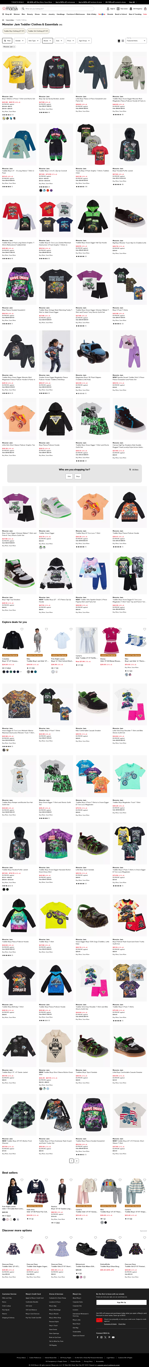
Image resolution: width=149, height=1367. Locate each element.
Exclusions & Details (110, 1324)
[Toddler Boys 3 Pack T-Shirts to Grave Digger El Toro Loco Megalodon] (93, 776)
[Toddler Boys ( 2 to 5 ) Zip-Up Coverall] (56, 144)
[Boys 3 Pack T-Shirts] (130, 284)
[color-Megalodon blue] (11, 118)
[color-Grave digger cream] (40, 1088)
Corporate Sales (78, 1302)
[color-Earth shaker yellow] (7, 750)
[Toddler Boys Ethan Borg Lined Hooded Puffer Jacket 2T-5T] (111, 1248)
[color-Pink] (81, 1277)
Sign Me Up (121, 1302)
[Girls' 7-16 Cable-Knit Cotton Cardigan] (13, 1191)
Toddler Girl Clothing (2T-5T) (38, 31)
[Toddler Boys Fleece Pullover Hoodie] (130, 507)
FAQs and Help (7, 1298)
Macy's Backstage (55, 1310)
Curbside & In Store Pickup (57, 1298)
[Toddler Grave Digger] (56, 507)
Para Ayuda (5, 1310)
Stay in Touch (53, 1325)
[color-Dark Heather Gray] (102, 1222)
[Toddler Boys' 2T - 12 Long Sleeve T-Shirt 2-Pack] (19, 144)
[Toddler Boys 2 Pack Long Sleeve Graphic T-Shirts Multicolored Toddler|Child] (19, 216)
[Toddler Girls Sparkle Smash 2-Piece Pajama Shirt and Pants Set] (93, 573)
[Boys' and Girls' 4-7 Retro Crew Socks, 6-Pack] (136, 640)
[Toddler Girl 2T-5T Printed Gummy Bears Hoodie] (136, 1248)
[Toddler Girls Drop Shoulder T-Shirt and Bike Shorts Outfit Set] (93, 981)
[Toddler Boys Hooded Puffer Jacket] (19, 843)
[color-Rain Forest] (11, 671)
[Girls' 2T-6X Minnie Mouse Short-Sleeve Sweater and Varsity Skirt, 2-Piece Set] (111, 640)
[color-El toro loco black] (14, 118)
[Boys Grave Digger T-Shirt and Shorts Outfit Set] (56, 776)
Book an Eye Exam (55, 1337)
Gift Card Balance (31, 1310)
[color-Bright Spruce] (35, 671)
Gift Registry (53, 1345)
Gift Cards (29, 1306)
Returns (4, 1314)
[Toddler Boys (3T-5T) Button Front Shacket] (19, 1115)
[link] (19, 107)
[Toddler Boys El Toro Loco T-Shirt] (93, 507)
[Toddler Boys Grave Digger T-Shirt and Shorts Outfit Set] (93, 419)
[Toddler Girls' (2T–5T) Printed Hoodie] (13, 1248)
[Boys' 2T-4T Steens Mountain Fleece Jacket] (13, 640)
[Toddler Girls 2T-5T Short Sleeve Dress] (62, 1248)
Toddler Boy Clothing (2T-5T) (14, 31)
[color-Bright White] (18, 1219)
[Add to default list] (22, 629)
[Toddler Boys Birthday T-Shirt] (19, 981)
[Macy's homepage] (3, 20)
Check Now (121, 1324)
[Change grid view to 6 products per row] (123, 41)
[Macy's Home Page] (10, 9)
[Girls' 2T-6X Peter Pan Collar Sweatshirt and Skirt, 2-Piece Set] (38, 1191)
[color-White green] (40, 547)
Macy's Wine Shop (55, 1317)
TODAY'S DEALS (17, 2)
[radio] (4, 118)
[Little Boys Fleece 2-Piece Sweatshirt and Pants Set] (93, 72)
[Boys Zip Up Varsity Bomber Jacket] (56, 72)
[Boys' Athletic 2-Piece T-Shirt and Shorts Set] (19, 72)
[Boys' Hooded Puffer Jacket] (130, 144)
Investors (75, 1310)
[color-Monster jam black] (4, 889)
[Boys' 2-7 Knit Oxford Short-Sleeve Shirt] (62, 640)
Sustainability (77, 1331)
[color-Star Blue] (126, 674)
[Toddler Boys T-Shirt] (56, 915)
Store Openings (54, 1333)
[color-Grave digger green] (7, 889)
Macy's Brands (53, 1314)
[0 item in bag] (145, 9)
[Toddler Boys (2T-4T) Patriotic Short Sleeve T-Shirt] (130, 1115)
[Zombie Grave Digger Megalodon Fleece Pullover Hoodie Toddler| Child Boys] (56, 351)
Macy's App (52, 1306)
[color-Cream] (11, 1219)
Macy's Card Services (32, 1314)
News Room (76, 1324)
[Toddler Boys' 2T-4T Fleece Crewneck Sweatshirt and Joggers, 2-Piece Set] (111, 1191)
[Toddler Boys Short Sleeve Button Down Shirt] (56, 1046)
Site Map (75, 1328)
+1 (20, 672)
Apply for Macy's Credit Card (35, 1298)
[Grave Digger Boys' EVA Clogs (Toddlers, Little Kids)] (93, 915)
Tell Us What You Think (56, 1341)
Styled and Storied (78, 1335)
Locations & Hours (54, 1302)
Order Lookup (6, 1306)
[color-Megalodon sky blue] (47, 1088)
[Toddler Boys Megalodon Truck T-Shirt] (130, 776)
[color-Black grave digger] (40, 190)
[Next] (34, 72)
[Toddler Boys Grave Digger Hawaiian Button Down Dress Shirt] (56, 843)
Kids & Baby (10, 20)
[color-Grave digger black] (7, 118)
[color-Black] (4, 671)
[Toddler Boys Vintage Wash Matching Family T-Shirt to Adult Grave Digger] (56, 284)
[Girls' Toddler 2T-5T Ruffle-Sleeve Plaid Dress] (87, 640)
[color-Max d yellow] (4, 118)
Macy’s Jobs (76, 1320)
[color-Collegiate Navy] (14, 671)
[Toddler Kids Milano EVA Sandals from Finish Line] (87, 1248)
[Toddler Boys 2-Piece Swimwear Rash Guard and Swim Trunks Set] (56, 1115)
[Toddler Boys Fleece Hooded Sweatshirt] (93, 1115)
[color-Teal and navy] (44, 190)
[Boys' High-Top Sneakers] (19, 573)
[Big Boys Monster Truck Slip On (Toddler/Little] (130, 217)
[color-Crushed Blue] (18, 671)
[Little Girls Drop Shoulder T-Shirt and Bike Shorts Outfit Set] (130, 704)
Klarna (4, 1302)
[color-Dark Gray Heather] (28, 671)
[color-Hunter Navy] (4, 1219)
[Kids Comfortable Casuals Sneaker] (93, 704)
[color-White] (44, 547)
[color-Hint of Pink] (7, 1219)
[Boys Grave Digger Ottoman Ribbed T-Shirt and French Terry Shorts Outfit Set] (19, 507)
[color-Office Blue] (53, 671)
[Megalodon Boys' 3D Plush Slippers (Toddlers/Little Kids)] (93, 351)
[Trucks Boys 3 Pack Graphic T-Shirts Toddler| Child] (93, 144)
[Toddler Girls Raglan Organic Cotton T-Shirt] (38, 1248)
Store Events (53, 1329)
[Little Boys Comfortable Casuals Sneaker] (130, 1046)
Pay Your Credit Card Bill (33, 1317)
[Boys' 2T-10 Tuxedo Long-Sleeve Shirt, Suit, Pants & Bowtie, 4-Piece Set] (62, 1191)
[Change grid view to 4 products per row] (119, 41)
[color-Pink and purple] (51, 190)
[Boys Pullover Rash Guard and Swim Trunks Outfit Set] (130, 915)
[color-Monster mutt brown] (4, 750)
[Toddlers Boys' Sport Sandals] (93, 1046)
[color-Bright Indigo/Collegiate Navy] (7, 671)
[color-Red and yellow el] (47, 190)
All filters (135, 469)
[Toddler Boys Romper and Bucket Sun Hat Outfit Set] (19, 776)
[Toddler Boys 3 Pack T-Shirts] (56, 704)
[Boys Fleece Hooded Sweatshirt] (19, 284)
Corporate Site (77, 1306)
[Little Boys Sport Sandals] (93, 843)
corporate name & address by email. (108, 1365)
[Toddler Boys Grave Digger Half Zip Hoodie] (93, 216)
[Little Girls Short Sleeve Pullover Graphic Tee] (19, 419)
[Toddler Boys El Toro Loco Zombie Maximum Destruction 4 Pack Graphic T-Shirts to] (56, 216)
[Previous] (5, 72)
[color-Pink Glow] (130, 674)
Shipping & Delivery (8, 1317)
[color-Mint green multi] (44, 1088)
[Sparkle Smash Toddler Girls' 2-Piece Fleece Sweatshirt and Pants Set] (130, 351)
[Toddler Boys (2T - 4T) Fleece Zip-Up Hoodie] (56, 573)
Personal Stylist (54, 1321)
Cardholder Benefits (32, 1302)
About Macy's (77, 1298)
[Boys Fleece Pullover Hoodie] (56, 419)
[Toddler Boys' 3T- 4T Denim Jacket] (19, 1046)
